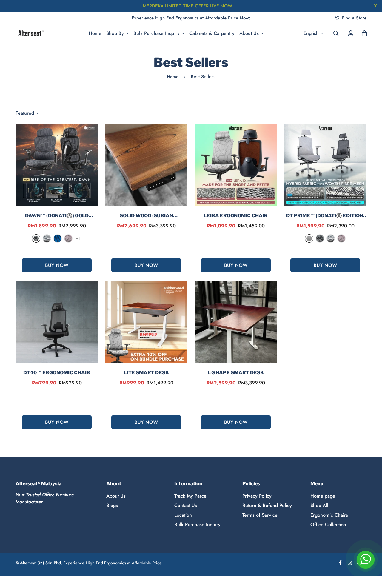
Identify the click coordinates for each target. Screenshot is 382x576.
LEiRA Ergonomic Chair (236, 215)
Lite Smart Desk (146, 372)
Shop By (115, 33)
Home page (322, 495)
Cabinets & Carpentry (212, 33)
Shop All (319, 505)
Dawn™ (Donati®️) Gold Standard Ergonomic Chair (57, 216)
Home (95, 33)
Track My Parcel (191, 495)
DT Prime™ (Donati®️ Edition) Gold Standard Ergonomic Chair (325, 216)
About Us (249, 33)
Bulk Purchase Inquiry (156, 33)
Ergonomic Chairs (329, 515)
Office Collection (328, 524)
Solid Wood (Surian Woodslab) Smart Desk (146, 216)
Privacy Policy (257, 495)
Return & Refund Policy (267, 505)
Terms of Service (260, 515)
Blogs (112, 505)
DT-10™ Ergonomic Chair (56, 372)
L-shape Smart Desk (236, 372)
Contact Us (185, 505)
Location (183, 515)
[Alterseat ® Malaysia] (30, 33)
